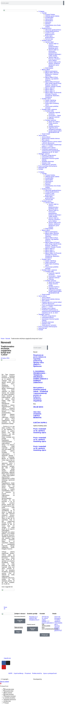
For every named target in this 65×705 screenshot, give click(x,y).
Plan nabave (45, 140)
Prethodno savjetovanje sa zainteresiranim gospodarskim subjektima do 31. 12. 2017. (51, 151)
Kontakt (40, 169)
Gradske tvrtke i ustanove (49, 109)
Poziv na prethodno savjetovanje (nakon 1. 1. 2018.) (51, 145)
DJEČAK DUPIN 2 (40, 422)
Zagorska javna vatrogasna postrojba (55, 128)
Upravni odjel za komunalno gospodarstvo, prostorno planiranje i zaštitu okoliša (55, 53)
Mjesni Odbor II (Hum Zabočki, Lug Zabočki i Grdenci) (52, 79)
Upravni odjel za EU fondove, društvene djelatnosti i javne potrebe (55, 64)
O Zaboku (41, 172)
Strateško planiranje (48, 161)
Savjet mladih (46, 134)
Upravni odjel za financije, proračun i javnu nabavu (54, 59)
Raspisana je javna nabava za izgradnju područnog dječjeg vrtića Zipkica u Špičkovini (39, 360)
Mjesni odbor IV (50, 88)
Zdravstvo (48, 22)
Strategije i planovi (44, 154)
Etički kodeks (49, 68)
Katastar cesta (46, 163)
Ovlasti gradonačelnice (52, 31)
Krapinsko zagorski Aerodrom (54, 113)
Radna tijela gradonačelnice (50, 36)
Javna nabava (42, 135)
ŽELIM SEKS (38, 407)
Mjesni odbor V (49, 89)
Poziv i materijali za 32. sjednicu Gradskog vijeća (39, 430)
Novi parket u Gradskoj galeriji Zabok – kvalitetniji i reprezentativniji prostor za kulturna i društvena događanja (40, 394)
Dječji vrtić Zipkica (54, 121)
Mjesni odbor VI (50, 91)
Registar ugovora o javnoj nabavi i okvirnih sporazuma (52, 142)
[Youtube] (4, 667)
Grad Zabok (13, 679)
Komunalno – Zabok (55, 115)
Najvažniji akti (42, 167)
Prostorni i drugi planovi (49, 155)
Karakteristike (49, 17)
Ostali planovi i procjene (49, 164)
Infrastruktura (49, 20)
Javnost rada (49, 39)
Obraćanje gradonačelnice (53, 30)
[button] (9, 607)
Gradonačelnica (46, 28)
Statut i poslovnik (50, 101)
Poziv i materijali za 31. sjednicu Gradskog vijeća (39, 439)
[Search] (63, 3)
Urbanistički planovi (48, 157)
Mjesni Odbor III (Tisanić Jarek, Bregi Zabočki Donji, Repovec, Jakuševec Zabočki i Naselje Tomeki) (53, 84)
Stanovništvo (49, 19)
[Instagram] (8, 663)
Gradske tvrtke (49, 111)
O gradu (44, 13)
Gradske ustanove (50, 120)
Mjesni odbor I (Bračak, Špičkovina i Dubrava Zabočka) (52, 74)
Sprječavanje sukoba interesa (51, 138)
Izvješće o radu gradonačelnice (50, 33)
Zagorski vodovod (54, 117)
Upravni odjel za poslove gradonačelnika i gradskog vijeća (54, 46)
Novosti (8, 338)
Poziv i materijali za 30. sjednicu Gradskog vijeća (39, 448)
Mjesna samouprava (51, 71)
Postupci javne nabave (49, 147)
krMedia (44, 679)
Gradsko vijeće (46, 98)
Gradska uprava (46, 40)
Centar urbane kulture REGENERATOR (55, 131)
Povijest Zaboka (50, 14)
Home (2, 338)
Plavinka (51, 118)
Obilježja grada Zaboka (52, 16)
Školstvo (47, 23)
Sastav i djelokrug (50, 100)
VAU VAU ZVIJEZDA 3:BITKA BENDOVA (37, 414)
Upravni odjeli (49, 42)
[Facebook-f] (4, 663)
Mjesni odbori (46, 69)
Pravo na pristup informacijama (47, 166)
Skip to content (4, 681)
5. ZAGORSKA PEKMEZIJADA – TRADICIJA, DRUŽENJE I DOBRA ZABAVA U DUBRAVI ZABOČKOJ (40, 376)
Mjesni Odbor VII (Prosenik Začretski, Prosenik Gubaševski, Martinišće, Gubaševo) (53, 95)
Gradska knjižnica (54, 126)
